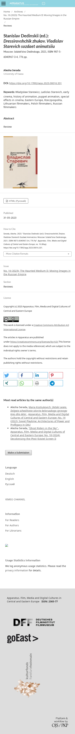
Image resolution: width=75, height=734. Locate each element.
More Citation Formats (17, 254)
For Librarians (13, 530)
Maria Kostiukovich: (38, 410)
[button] (10, 375)
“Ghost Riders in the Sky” (43, 428)
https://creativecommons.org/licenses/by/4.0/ (34, 341)
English (9, 479)
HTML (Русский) (17, 200)
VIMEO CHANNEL (15, 499)
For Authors (12, 525)
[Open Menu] (3, 3)
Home (6, 11)
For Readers (12, 520)
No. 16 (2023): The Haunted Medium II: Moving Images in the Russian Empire (34, 16)
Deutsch (10, 473)
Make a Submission (18, 452)
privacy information (16, 570)
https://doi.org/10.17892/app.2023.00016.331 (35, 83)
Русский (10, 484)
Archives (18, 11)
